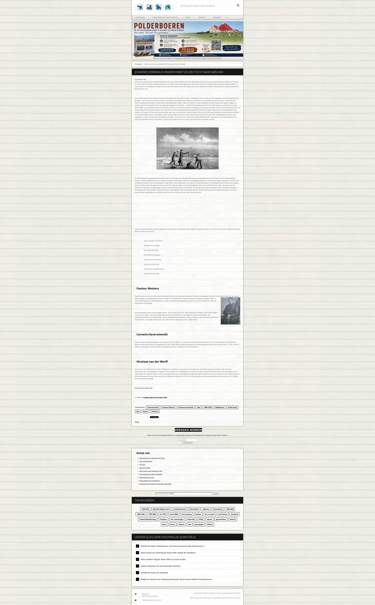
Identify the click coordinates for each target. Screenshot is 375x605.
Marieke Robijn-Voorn (161, 509)
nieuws (209, 519)
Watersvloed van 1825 (146, 477)
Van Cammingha (177, 519)
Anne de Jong (187, 514)
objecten (206, 509)
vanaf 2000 (173, 514)
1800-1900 (208, 407)
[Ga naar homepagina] (154, 5)
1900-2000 (230, 509)
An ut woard (210, 514)
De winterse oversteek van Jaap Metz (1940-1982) (155, 484)
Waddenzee (219, 407)
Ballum (182, 524)
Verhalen (201, 17)
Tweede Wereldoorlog (147, 519)
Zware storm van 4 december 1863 (150, 471)
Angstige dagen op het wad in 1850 (155, 397)
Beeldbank (217, 17)
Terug (137, 422)
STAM (201, 519)
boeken (198, 514)
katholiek (191, 519)
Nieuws (187, 17)
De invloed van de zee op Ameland (150, 474)
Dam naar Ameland (145, 461)
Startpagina (140, 17)
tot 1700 (162, 514)
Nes (137, 411)
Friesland (163, 519)
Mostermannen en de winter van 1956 (151, 458)
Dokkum (155, 411)
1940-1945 (145, 509)
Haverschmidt (152, 407)
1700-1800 (152, 514)
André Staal (232, 407)
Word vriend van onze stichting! (165, 17)
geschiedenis (221, 519)
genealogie (199, 524)
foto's (164, 524)
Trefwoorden (140, 407)
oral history (222, 514)
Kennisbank (194, 509)
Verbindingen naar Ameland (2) (149, 481)
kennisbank (217, 509)
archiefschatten (179, 509)
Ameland (234, 514)
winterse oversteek (185, 407)
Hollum (210, 524)
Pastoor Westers (168, 407)
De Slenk (142, 465)
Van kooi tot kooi (144, 468)
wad (198, 407)
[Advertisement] (187, 214)
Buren (145, 411)
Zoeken (238, 5)
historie (233, 519)
